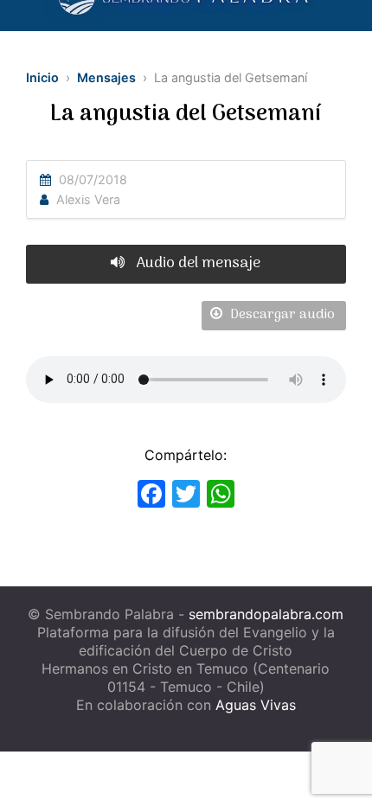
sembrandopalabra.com (266, 614)
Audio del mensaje (196, 263)
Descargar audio (281, 315)
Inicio (42, 77)
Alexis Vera (88, 199)
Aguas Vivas (255, 704)
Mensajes (106, 77)
